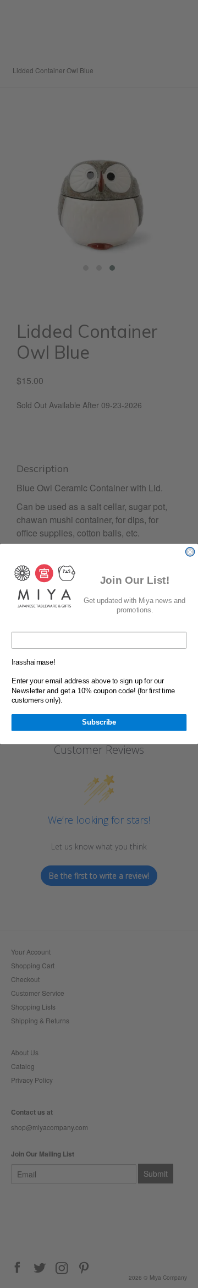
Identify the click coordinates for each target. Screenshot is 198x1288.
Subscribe (99, 722)
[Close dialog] (190, 551)
